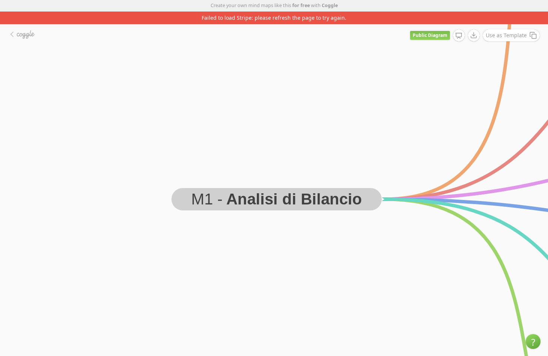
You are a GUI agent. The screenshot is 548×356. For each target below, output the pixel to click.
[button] (533, 341)
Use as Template (506, 35)
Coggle (330, 5)
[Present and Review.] (459, 36)
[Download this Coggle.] (474, 35)
